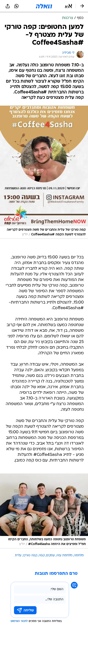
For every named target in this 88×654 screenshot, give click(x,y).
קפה (42, 555)
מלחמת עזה (64, 555)
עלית (18, 555)
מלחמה (79, 555)
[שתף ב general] (7, 6)
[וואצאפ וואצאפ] (16, 6)
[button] (68, 6)
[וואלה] (44, 6)
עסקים (50, 555)
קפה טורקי (30, 555)
